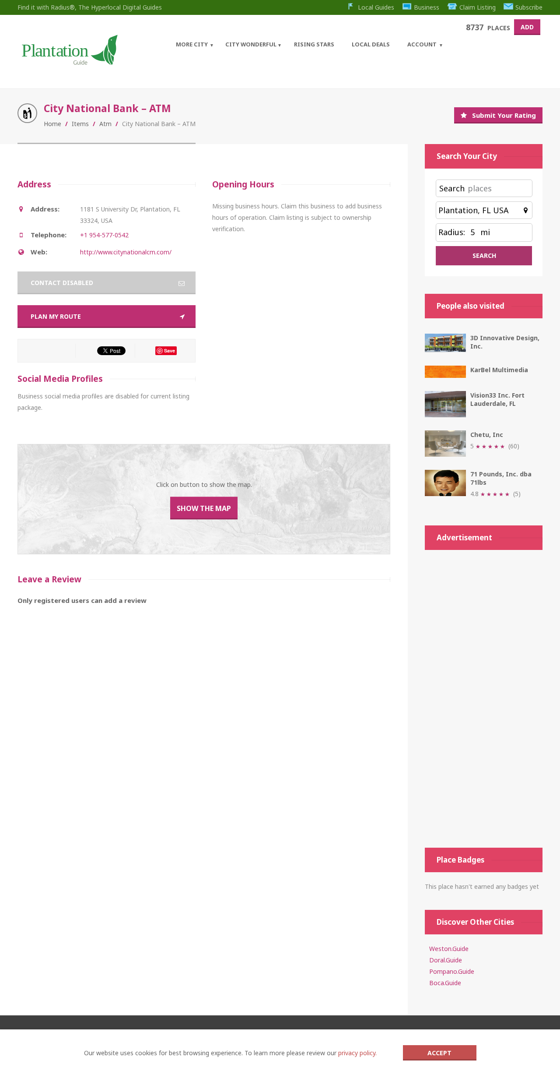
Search (452, 188)
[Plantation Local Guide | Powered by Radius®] (69, 62)
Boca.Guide (445, 983)
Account (422, 44)
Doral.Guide (445, 960)
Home (52, 124)
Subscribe (528, 7)
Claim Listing (477, 7)
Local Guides (376, 7)
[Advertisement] (483, 698)
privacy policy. (357, 1053)
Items (80, 124)
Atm (105, 124)
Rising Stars (314, 44)
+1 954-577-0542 (104, 235)
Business (426, 7)
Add (527, 27)
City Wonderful (250, 44)
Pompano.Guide (451, 971)
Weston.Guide (449, 948)
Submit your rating (504, 115)
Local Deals (371, 44)
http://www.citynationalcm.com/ (126, 252)
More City (192, 44)
